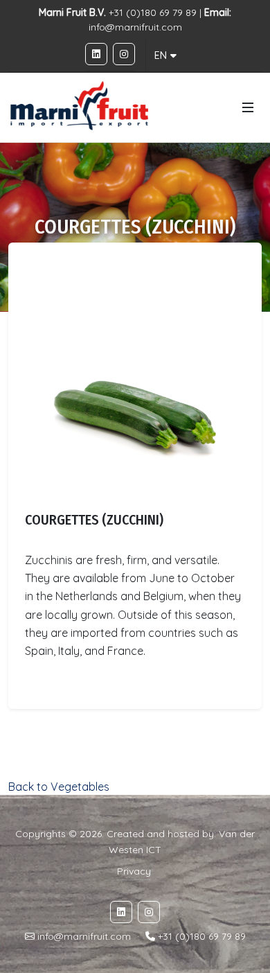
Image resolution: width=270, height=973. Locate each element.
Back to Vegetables (58, 787)
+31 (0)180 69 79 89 (202, 936)
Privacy (134, 871)
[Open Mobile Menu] (247, 107)
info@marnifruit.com (135, 27)
